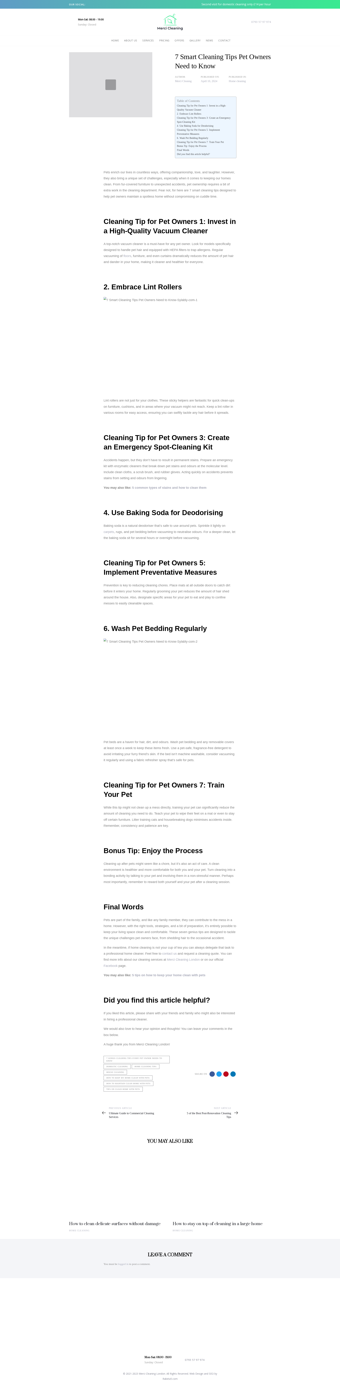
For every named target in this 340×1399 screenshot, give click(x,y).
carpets (109, 532)
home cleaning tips (146, 1067)
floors (127, 256)
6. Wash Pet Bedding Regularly (192, 138)
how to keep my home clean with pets (128, 1078)
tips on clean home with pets (123, 1089)
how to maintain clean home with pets (128, 1083)
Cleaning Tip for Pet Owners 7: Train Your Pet (200, 142)
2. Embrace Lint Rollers (189, 113)
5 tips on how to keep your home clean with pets (168, 975)
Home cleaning (237, 81)
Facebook (111, 966)
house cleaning (115, 1072)
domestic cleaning (117, 1067)
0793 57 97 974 (261, 22)
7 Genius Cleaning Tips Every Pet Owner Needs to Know (134, 1059)
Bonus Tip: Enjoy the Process (191, 146)
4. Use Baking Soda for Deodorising (195, 125)
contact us (169, 953)
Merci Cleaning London (183, 959)
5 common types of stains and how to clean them (169, 487)
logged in (123, 1264)
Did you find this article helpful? (193, 154)
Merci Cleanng (183, 81)
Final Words (183, 150)
